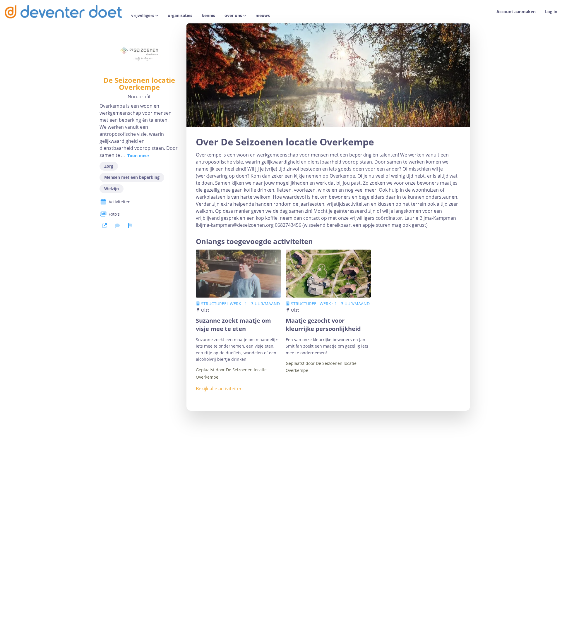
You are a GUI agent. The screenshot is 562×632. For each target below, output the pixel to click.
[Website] (104, 226)
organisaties (180, 15)
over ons (233, 15)
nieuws (263, 15)
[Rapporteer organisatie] (130, 226)
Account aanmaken (516, 11)
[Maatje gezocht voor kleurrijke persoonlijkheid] (328, 274)
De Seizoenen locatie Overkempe (139, 84)
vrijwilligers (142, 15)
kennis (208, 15)
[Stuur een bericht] (117, 226)
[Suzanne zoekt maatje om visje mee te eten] (238, 274)
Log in (551, 11)
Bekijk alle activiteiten (219, 388)
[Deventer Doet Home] (63, 12)
